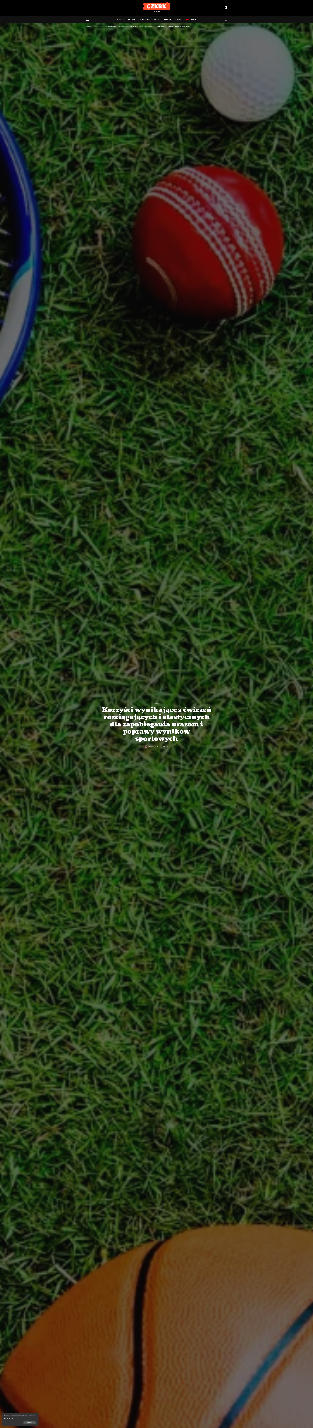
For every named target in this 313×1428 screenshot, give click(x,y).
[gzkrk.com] (156, 7)
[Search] (225, 19)
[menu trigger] (89, 19)
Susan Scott (153, 746)
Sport (156, 704)
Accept (29, 1423)
